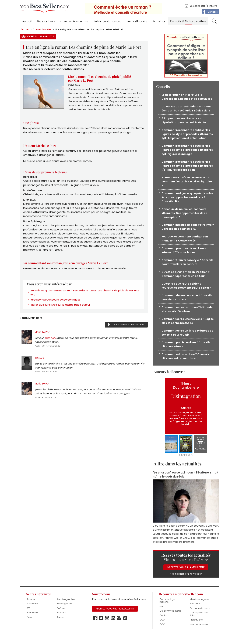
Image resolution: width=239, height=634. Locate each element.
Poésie (61, 608)
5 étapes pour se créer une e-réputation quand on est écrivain (183, 120)
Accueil (27, 21)
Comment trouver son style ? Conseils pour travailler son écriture (187, 262)
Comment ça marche (167, 601)
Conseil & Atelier (42, 29)
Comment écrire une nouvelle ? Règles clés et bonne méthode (187, 321)
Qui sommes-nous (170, 610)
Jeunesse (32, 612)
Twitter (101, 618)
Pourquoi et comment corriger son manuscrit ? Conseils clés (184, 238)
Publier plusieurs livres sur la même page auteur (60, 304)
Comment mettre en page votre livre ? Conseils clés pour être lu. (187, 227)
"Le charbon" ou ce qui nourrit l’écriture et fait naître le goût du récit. (185, 475)
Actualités (158, 21)
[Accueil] (44, 8)
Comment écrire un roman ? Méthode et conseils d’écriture (187, 309)
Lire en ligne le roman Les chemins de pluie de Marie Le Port (89, 29)
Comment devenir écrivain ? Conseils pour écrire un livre (186, 297)
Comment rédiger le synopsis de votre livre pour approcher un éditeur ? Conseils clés (187, 197)
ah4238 (39, 358)
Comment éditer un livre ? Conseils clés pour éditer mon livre (185, 356)
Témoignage (64, 603)
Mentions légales (199, 599)
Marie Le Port (43, 332)
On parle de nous (200, 608)
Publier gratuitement (107, 21)
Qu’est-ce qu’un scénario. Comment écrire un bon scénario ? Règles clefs (186, 108)
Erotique (61, 612)
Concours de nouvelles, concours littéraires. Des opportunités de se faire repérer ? (184, 213)
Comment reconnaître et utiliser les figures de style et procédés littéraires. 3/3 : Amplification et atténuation (187, 134)
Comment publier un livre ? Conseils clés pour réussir (185, 344)
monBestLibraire (136, 21)
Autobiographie (66, 599)
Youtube (107, 618)
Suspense (32, 603)
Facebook (95, 618)
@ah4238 (50, 338)
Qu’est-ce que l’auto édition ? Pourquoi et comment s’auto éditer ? (186, 285)
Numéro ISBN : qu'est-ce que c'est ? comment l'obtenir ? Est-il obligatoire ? (186, 181)
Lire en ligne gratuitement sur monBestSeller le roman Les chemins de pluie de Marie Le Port (84, 292)
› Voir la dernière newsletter (186, 573)
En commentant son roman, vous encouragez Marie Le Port (65, 263)
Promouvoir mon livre (74, 21)
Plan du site (196, 619)
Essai (29, 617)
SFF (28, 608)
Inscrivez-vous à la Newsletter (186, 567)
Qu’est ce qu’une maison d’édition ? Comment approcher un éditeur (185, 274)
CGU (162, 619)
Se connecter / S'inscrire (203, 6)
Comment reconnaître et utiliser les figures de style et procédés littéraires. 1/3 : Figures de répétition (187, 166)
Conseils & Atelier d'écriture (188, 21)
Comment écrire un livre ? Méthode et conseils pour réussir (187, 332)
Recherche (214, 21)
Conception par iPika (199, 614)
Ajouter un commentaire (129, 324)
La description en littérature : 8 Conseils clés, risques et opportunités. (187, 97)
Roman (31, 599)
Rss (125, 618)
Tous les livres (46, 21)
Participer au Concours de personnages (55, 299)
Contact (164, 615)
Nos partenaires (199, 624)
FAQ (162, 606)
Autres (60, 617)
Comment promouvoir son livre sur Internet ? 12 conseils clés (185, 250)
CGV (162, 624)
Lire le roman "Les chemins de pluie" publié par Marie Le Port (99, 78)
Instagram (119, 618)
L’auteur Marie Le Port (39, 146)
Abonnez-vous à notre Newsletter (115, 608)
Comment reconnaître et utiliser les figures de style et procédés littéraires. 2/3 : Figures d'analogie (187, 150)
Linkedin (113, 618)
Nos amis (195, 603)
